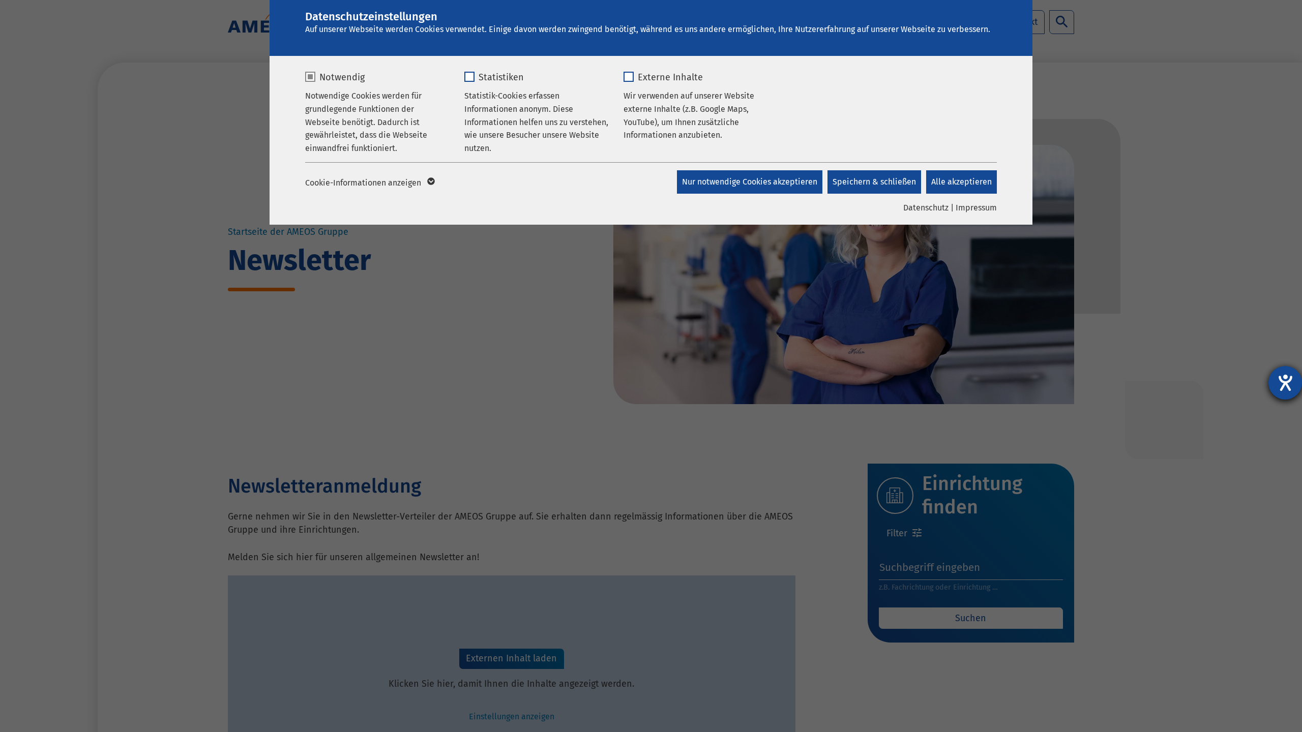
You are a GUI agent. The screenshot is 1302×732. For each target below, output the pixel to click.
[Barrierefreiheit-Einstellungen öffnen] (1285, 383)
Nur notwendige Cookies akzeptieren (749, 182)
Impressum (976, 207)
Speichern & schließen (874, 182)
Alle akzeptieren (961, 182)
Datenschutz (926, 207)
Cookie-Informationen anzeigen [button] (364, 183)
